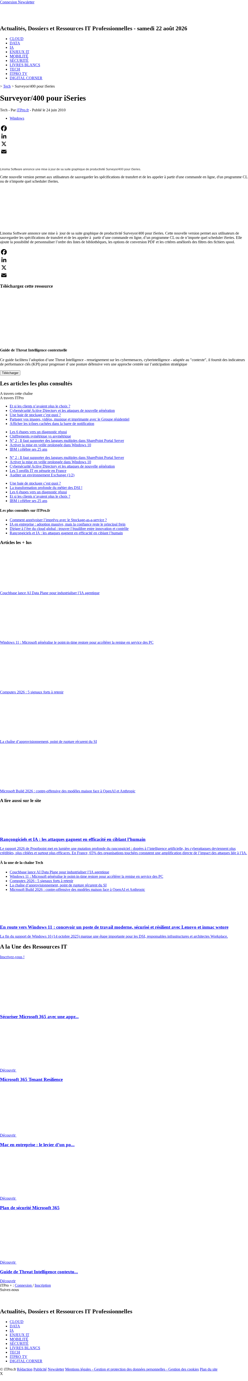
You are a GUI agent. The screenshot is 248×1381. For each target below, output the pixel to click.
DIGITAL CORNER (26, 78)
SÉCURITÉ (19, 60)
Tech (7, 86)
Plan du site (208, 1369)
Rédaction (24, 1369)
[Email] (124, 151)
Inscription (43, 1285)
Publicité (40, 1369)
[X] (124, 144)
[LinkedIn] (124, 136)
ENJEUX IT (19, 52)
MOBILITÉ (19, 56)
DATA (15, 43)
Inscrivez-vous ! (12, 957)
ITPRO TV (18, 74)
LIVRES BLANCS (25, 65)
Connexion (24, 1285)
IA (12, 47)
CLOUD (16, 39)
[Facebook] (124, 128)
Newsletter (56, 1369)
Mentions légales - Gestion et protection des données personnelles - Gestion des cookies (132, 1369)
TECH (15, 69)
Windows (17, 118)
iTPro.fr (23, 110)
